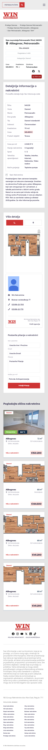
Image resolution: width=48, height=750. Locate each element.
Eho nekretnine (29, 717)
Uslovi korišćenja (33, 637)
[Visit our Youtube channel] (22, 633)
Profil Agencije (34, 324)
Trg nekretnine (29, 728)
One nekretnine (29, 730)
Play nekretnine (8, 725)
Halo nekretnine (29, 714)
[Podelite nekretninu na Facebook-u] (34, 71)
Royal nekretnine (8, 711)
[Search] (22, 4)
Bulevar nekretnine (30, 711)
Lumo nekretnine (29, 736)
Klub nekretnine (8, 717)
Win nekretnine (29, 719)
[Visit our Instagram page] (17, 633)
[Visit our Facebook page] (13, 633)
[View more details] (14, 222)
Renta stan (6, 733)
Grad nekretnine (8, 706)
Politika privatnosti (16, 637)
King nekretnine (8, 728)
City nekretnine (29, 706)
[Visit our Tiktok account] (35, 633)
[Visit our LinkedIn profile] (30, 633)
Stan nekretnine (8, 722)
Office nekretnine (8, 714)
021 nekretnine (8, 709)
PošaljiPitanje (24, 385)
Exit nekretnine (29, 722)
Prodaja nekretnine (9, 736)
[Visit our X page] (26, 633)
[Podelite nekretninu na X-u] (39, 71)
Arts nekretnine (8, 730)
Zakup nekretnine (30, 733)
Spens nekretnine (8, 719)
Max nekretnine (29, 725)
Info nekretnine (29, 709)
